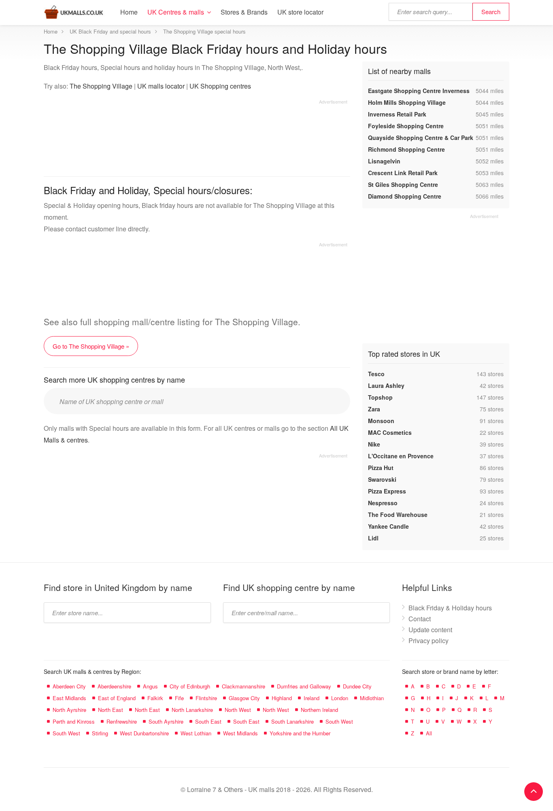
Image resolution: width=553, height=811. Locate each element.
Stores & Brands (244, 12)
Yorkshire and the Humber (300, 733)
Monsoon (381, 421)
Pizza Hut (380, 468)
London (339, 698)
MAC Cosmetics (390, 432)
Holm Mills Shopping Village (407, 102)
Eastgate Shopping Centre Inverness (419, 91)
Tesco (376, 374)
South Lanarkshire (292, 721)
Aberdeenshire (114, 686)
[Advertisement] (195, 135)
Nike (374, 444)
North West (238, 710)
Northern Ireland (319, 710)
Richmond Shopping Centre (406, 149)
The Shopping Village (101, 86)
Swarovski (382, 479)
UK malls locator (161, 86)
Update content (430, 629)
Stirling (100, 733)
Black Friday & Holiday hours (450, 607)
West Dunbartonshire (144, 733)
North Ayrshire (69, 710)
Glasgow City (244, 698)
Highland (282, 698)
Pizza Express (387, 491)
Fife (179, 698)
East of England (117, 698)
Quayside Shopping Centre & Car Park (420, 137)
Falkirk (155, 698)
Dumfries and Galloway (304, 686)
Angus (150, 686)
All (429, 733)
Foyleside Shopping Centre (406, 126)
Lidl (373, 538)
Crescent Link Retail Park (403, 173)
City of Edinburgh (190, 686)
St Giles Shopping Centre (403, 184)
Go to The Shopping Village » (91, 346)
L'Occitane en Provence (401, 456)
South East (208, 721)
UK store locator (300, 12)
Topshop (380, 397)
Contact (419, 618)
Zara (374, 409)
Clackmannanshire (243, 686)
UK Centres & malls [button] (175, 12)
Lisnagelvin (384, 161)
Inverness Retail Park (397, 114)
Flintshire (206, 698)
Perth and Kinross (74, 721)
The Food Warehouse (398, 514)
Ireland (311, 698)
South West (339, 721)
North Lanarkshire (192, 710)
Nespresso (383, 503)
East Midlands (69, 698)
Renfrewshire (121, 721)
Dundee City (357, 686)
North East (110, 710)
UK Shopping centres (220, 86)
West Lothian (196, 733)
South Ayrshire (166, 721)
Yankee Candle (388, 526)
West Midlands (240, 733)
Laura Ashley (386, 385)
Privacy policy (428, 640)
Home (129, 12)
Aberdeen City (69, 686)
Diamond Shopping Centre (404, 196)
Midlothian (372, 698)
